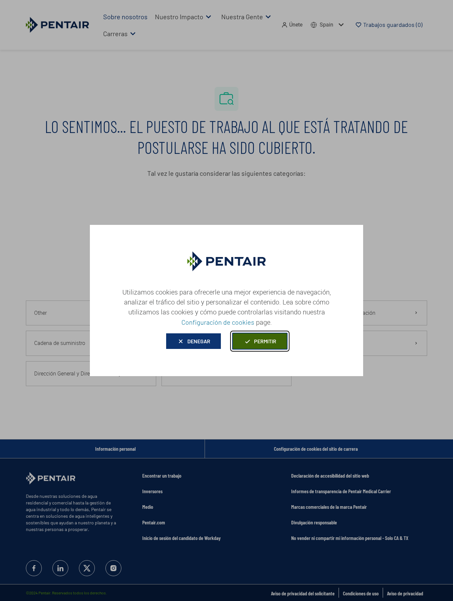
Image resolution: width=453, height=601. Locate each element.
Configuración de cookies (217, 322)
